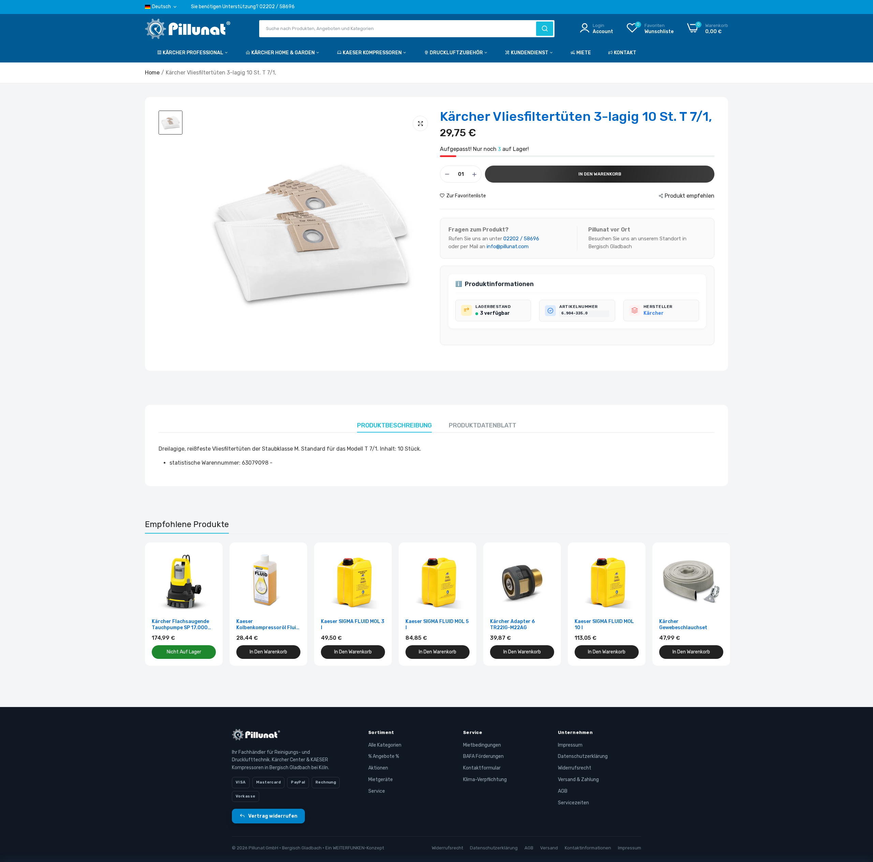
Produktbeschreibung (394, 425)
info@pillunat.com (508, 246)
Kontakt (625, 53)
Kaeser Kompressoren (373, 53)
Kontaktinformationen (588, 847)
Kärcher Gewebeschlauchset (683, 625)
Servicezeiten (573, 803)
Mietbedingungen (482, 745)
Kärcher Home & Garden (283, 53)
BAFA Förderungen (483, 756)
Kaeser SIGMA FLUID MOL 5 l (437, 625)
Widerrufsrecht (574, 768)
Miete (583, 53)
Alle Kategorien (384, 745)
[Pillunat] (187, 30)
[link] (210, 555)
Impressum (570, 745)
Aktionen (378, 768)
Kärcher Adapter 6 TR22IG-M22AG (512, 625)
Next (711, 603)
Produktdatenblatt (482, 425)
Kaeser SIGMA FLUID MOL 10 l (604, 625)
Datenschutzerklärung (583, 756)
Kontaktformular (482, 768)
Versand (549, 847)
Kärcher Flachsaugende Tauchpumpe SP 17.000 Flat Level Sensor (180, 625)
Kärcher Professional (193, 53)
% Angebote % (383, 756)
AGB (562, 791)
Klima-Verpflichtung (485, 779)
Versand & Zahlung (578, 779)
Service (376, 791)
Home (152, 72)
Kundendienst (530, 53)
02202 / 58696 (521, 239)
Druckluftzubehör (457, 53)
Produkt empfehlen (689, 196)
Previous (162, 603)
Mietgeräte (380, 779)
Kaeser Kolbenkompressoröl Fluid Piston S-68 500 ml (267, 625)
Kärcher (653, 313)
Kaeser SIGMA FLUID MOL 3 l (352, 625)
